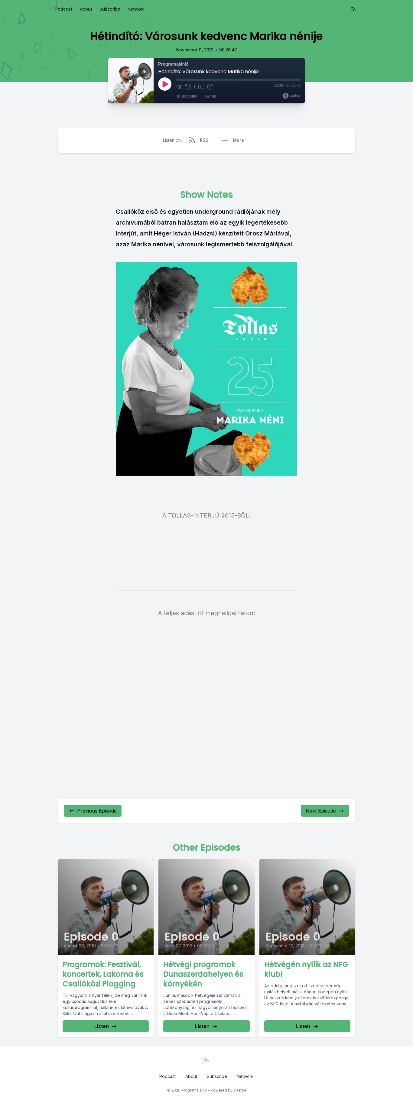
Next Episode (321, 811)
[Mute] (179, 86)
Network (136, 9)
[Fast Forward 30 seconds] (210, 87)
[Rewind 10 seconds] (188, 87)
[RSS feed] (353, 9)
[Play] (164, 84)
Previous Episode (97, 811)
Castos (239, 1090)
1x (199, 87)
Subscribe (110, 9)
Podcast (64, 9)
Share (210, 96)
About (86, 9)
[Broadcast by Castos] (291, 96)
